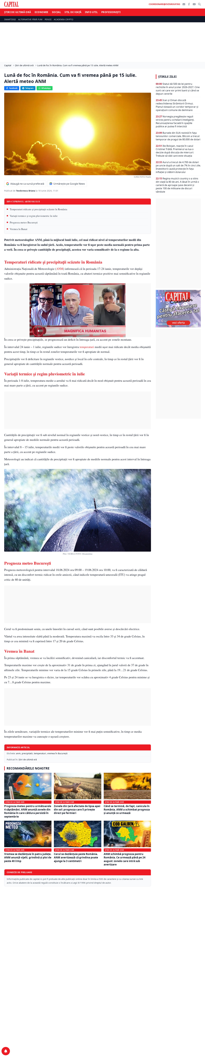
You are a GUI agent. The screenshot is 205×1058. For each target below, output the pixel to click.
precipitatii (27, 753)
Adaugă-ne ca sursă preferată (27, 183)
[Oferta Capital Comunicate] (178, 308)
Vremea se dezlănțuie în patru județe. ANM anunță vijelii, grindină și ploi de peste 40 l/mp (27, 857)
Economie (41, 12)
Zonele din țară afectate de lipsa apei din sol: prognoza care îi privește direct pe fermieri (77, 809)
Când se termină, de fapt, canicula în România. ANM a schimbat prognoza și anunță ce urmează (127, 809)
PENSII (48, 19)
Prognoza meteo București (24, 222)
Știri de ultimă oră (17, 12)
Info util (91, 12)
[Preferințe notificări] (6, 1051)
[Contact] (183, 4)
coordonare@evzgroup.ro (164, 4)
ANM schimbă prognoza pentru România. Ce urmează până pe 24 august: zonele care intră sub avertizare (124, 859)
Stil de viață (73, 12)
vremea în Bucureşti (57, 753)
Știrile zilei (167, 77)
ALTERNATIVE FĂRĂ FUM (30, 19)
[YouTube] (194, 4)
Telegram (29, 88)
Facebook (13, 88)
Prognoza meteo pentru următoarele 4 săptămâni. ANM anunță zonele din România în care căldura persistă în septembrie (27, 811)
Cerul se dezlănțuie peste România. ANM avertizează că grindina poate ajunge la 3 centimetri (76, 857)
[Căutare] (199, 4)
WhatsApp (46, 88)
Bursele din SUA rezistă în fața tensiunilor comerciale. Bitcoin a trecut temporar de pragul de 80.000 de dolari (178, 136)
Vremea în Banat (18, 229)
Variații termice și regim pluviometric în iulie (34, 216)
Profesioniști (111, 12)
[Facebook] (189, 4)
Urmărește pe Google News (69, 183)
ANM (59, 269)
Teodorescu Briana (26, 190)
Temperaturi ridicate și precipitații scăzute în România (38, 209)
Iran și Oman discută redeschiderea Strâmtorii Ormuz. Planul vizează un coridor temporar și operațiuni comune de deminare (177, 105)
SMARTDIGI (10, 19)
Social (56, 12)
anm (18, 753)
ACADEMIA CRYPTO (63, 19)
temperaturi (87, 347)
